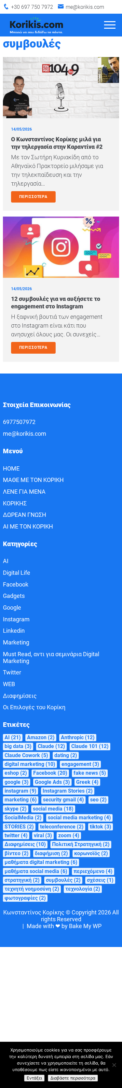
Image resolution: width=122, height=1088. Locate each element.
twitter (16, 835)
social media (53, 809)
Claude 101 (90, 746)
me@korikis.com (85, 7)
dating (65, 755)
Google (12, 607)
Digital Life (16, 572)
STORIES (19, 827)
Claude (51, 746)
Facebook (15, 584)
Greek (87, 782)
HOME (11, 468)
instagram (20, 791)
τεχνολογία (82, 889)
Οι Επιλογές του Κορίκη (34, 707)
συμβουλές (63, 880)
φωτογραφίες (25, 898)
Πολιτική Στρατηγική (81, 844)
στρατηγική (22, 880)
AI (5, 561)
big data (18, 746)
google (17, 782)
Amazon (41, 737)
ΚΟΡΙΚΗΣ (15, 503)
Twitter (12, 672)
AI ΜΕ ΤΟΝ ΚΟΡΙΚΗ (28, 526)
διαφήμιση (51, 853)
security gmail (63, 800)
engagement (80, 764)
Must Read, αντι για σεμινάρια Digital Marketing (51, 657)
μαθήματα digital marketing (41, 862)
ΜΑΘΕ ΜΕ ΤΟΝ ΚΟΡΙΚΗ (33, 479)
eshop (16, 773)
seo (98, 800)
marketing (21, 800)
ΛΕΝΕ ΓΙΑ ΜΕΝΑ (24, 491)
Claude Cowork (26, 755)
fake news (90, 773)
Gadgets (14, 595)
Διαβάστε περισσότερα (72, 1078)
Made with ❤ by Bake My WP (64, 926)
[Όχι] (114, 1065)
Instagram (16, 619)
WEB (9, 684)
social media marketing (79, 817)
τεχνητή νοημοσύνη (32, 889)
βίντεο (17, 853)
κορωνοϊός (91, 853)
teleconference (62, 827)
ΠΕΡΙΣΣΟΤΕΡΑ (33, 196)
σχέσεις (100, 880)
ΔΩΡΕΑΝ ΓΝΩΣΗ (24, 514)
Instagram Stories (68, 791)
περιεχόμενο (93, 871)
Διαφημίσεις (20, 695)
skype (16, 809)
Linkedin (14, 630)
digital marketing (30, 764)
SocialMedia (23, 817)
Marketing (16, 642)
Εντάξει (34, 1078)
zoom (68, 835)
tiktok (100, 827)
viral (43, 835)
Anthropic (78, 737)
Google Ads (52, 782)
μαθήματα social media (36, 871)
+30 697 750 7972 (32, 7)
